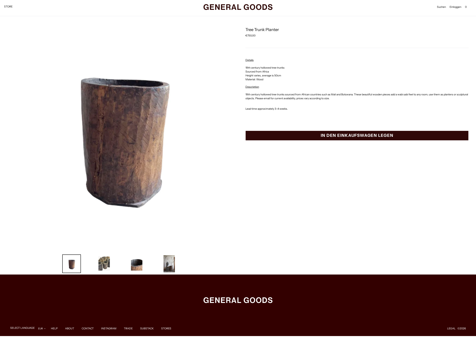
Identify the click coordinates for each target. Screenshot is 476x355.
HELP (54, 328)
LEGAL (451, 328)
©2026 (461, 328)
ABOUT (69, 328)
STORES (166, 328)
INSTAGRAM (108, 328)
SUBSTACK (147, 328)
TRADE (128, 328)
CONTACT (88, 328)
